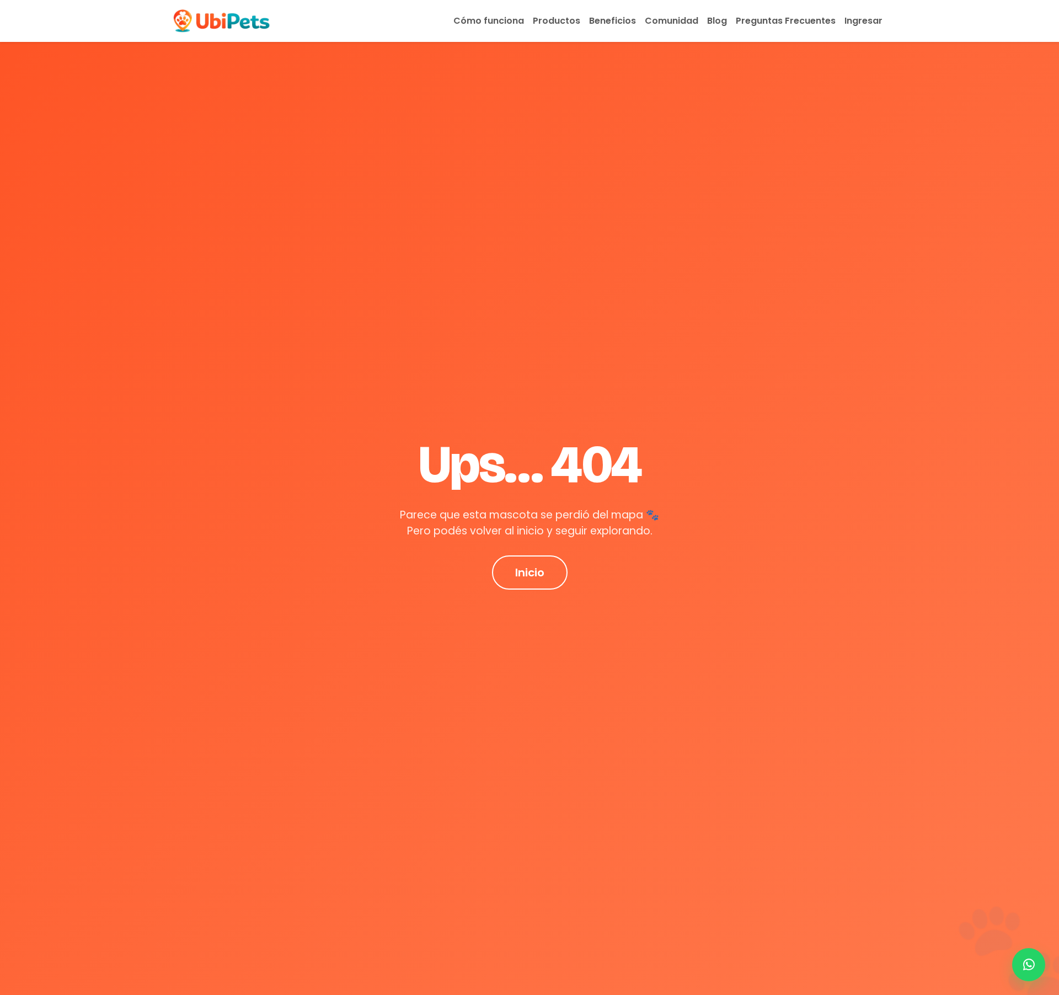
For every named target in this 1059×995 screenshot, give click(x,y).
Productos (556, 20)
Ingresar (863, 20)
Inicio (529, 572)
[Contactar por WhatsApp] (1028, 964)
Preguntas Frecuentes (786, 20)
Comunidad (671, 20)
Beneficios (612, 20)
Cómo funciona (488, 20)
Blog (717, 20)
